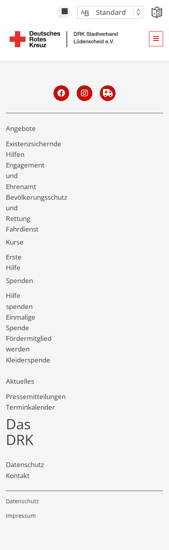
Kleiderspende (28, 359)
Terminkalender (30, 407)
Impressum (21, 515)
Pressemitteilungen (36, 396)
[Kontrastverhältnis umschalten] (63, 12)
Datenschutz (25, 464)
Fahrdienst (22, 229)
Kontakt (17, 475)
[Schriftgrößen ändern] (106, 12)
